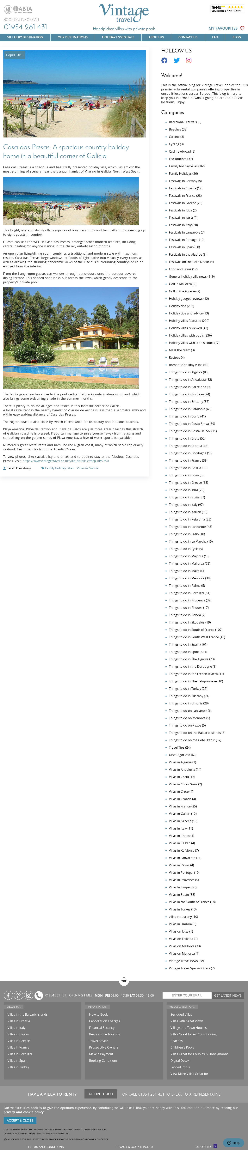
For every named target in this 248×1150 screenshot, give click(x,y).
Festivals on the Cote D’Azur (189, 262)
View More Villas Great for (189, 1074)
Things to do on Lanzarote (188, 711)
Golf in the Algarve (182, 291)
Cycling (174, 144)
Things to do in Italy (183, 504)
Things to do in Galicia (185, 468)
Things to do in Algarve (185, 372)
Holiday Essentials (118, 37)
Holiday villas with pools (186, 335)
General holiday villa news (188, 276)
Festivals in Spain (181, 247)
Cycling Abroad (180, 151)
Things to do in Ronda (185, 615)
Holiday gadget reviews (186, 298)
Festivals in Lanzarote (184, 232)
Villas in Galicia (87, 468)
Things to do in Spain (184, 644)
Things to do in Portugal (186, 593)
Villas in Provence (182, 880)
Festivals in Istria (181, 218)
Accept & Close (20, 1120)
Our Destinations (73, 37)
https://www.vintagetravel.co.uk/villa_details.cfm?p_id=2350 (66, 461)
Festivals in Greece (182, 203)
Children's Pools (182, 1047)
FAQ (215, 37)
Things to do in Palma (185, 585)
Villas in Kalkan (179, 843)
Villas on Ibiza (179, 931)
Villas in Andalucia (182, 769)
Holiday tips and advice (186, 313)
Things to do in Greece (185, 482)
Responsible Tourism (104, 1034)
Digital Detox (179, 1060)
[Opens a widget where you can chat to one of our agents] (233, 1143)
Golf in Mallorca (180, 284)
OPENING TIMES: (81, 995)
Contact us (187, 37)
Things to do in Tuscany (186, 696)
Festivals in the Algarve (185, 254)
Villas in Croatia (180, 799)
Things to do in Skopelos (187, 622)
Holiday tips (177, 306)
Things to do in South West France (194, 637)
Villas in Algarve (180, 762)
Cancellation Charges (104, 1021)
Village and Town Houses (188, 1027)
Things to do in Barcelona (187, 387)
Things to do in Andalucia (187, 379)
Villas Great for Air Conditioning (193, 1034)
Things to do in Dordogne (187, 453)
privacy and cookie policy (24, 1112)
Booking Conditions (103, 1060)
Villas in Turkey (179, 909)
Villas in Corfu (179, 777)
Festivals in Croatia (182, 188)
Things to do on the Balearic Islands (195, 733)
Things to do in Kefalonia (187, 519)
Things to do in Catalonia (187, 409)
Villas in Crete (179, 791)
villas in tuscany (180, 917)
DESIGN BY (204, 1147)
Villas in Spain (179, 894)
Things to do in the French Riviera (193, 674)
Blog (236, 37)
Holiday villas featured (185, 321)
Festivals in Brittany (183, 181)
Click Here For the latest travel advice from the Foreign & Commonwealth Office (58, 1139)
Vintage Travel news (183, 961)
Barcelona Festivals (183, 122)
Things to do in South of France (191, 630)
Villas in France (180, 806)
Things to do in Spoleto (186, 652)
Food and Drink (180, 269)
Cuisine (174, 137)
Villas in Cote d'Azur (183, 784)
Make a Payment (101, 1054)
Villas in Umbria (180, 924)
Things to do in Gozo (184, 475)
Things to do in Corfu (184, 416)
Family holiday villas (59, 468)
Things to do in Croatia (185, 446)
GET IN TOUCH (101, 1094)
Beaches (175, 129)
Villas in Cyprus (19, 1034)
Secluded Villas (181, 1014)
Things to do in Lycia (184, 549)
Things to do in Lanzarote (187, 527)
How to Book (98, 1014)
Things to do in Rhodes (185, 607)
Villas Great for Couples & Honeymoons (199, 1054)
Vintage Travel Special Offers (189, 968)
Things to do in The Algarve (188, 659)
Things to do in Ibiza (183, 490)
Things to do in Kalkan (185, 512)
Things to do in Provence (187, 600)
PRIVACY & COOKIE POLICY (134, 1147)
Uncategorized (179, 755)
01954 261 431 (25, 26)
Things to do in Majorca (186, 556)
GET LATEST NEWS (227, 995)
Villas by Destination (25, 37)
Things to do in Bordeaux (187, 394)
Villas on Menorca (182, 953)
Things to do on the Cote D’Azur (192, 740)
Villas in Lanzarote (182, 858)
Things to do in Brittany (186, 401)
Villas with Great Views (186, 1021)
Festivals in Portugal (183, 240)
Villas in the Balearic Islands (28, 1014)
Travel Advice (98, 1041)
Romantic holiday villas (185, 365)
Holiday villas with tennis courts (192, 343)
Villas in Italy (178, 828)
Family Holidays (180, 173)
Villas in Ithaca (179, 836)
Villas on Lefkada (181, 939)
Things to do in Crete (184, 438)
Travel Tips (176, 747)
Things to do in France (185, 460)
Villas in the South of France (189, 902)
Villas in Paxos (179, 865)
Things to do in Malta (184, 571)
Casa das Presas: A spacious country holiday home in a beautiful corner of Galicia (66, 151)
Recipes (174, 357)
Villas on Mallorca (182, 946)
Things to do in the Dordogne (190, 666)
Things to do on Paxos (185, 725)
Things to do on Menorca (187, 718)
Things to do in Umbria (185, 703)
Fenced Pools (180, 1067)
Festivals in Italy (180, 225)
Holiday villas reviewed (185, 328)
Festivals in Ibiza (180, 210)
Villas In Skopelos (181, 887)
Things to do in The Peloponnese (193, 681)
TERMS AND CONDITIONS (46, 1147)
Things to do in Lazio (184, 534)
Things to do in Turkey (185, 688)
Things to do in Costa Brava (189, 424)
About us (156, 37)
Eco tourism (178, 159)
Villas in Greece (180, 821)
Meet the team (179, 350)
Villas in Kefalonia (181, 850)
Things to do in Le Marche (188, 541)
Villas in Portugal (181, 872)
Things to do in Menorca (186, 578)
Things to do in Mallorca (186, 563)
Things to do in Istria (184, 497)
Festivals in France (182, 195)
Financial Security (102, 1027)
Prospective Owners (103, 1047)
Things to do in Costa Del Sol (190, 431)
